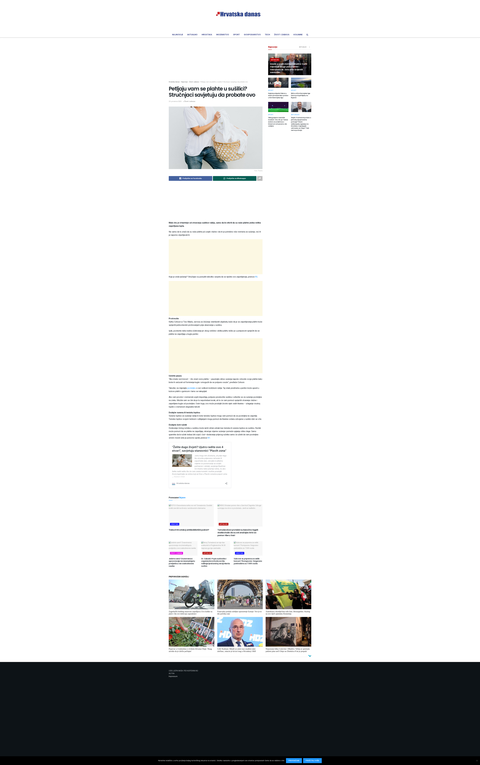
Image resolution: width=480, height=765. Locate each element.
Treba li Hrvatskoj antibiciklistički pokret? (189, 529)
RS (256, 276)
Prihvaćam (293, 760)
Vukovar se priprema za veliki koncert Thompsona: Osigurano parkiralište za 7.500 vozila (248, 561)
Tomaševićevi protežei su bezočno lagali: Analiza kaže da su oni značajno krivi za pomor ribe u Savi (238, 532)
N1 (209, 437)
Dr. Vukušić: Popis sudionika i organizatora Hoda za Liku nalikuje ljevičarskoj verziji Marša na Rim (215, 562)
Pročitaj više (312, 760)
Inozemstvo (222, 34)
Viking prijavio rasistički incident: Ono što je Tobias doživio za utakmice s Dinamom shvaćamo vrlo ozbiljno (278, 122)
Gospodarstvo (252, 34)
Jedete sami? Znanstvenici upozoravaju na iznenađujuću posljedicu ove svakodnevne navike (182, 562)
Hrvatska (207, 34)
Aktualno (192, 34)
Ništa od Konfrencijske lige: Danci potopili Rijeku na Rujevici (300, 95)
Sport (236, 34)
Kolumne (298, 34)
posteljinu (191, 388)
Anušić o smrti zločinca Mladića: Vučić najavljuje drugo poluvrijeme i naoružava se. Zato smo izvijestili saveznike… (288, 68)
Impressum (173, 676)
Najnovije (177, 34)
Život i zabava (281, 34)
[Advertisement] (215, 63)
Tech (267, 34)
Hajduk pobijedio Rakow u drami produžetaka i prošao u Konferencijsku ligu (278, 95)
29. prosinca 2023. (175, 101)
